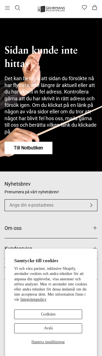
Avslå (48, 328)
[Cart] (94, 8)
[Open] (7, 8)
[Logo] (51, 10)
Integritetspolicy (33, 299)
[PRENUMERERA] (91, 205)
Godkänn (48, 314)
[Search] (17, 8)
